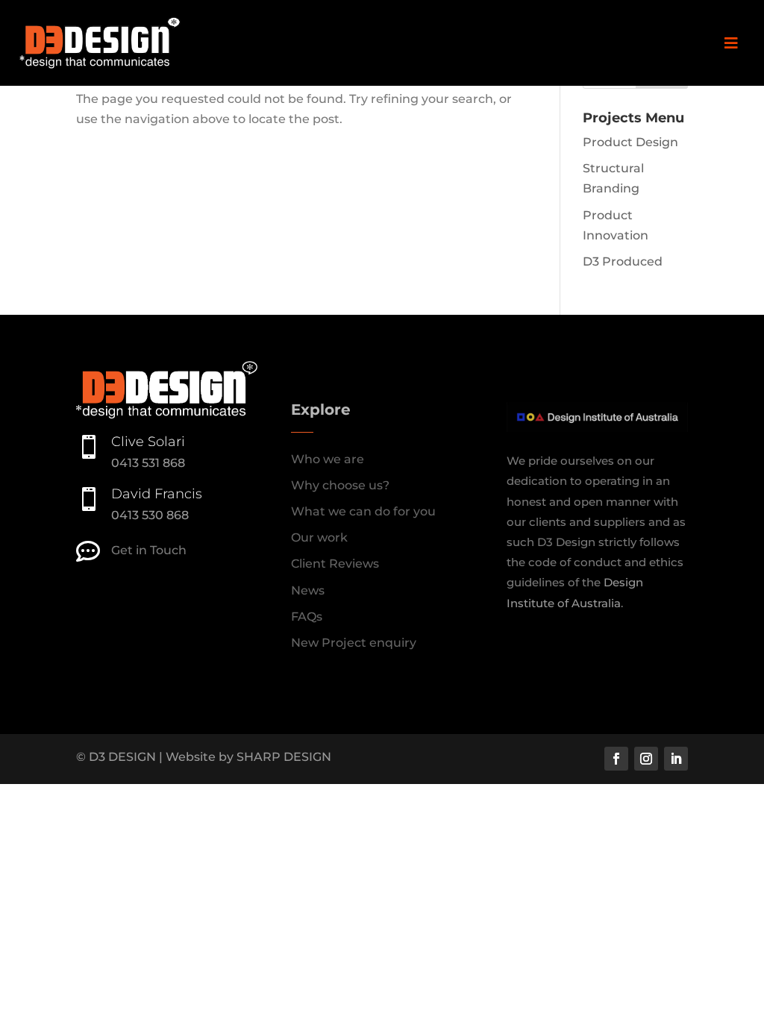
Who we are (327, 459)
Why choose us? (340, 485)
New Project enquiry (353, 643)
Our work (319, 537)
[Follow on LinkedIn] (676, 759)
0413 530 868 (150, 515)
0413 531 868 (148, 463)
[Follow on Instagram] (646, 759)
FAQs (306, 616)
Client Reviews (335, 563)
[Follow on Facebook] (616, 759)
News (308, 590)
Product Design (630, 142)
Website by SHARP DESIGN (248, 757)
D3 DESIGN (122, 757)
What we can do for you (363, 511)
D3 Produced (623, 261)
